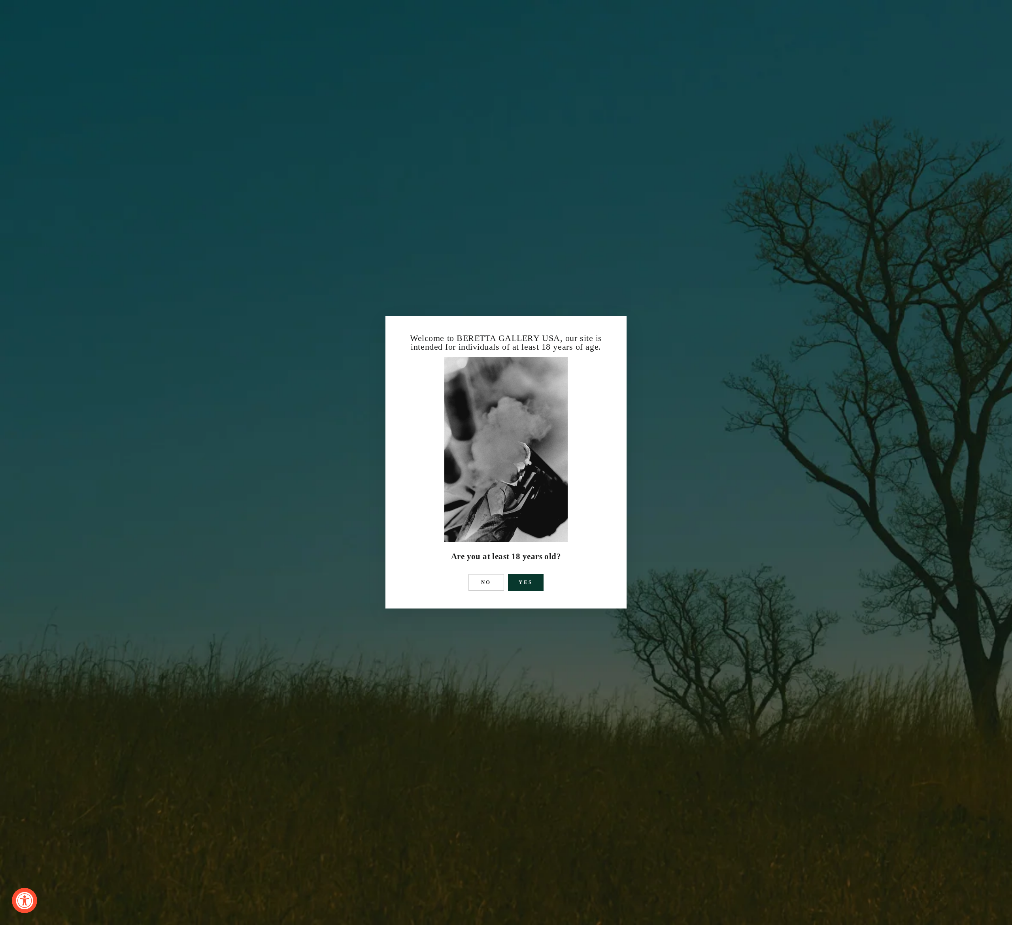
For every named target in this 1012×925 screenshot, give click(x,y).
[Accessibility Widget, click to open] (24, 900)
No (486, 582)
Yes (526, 582)
